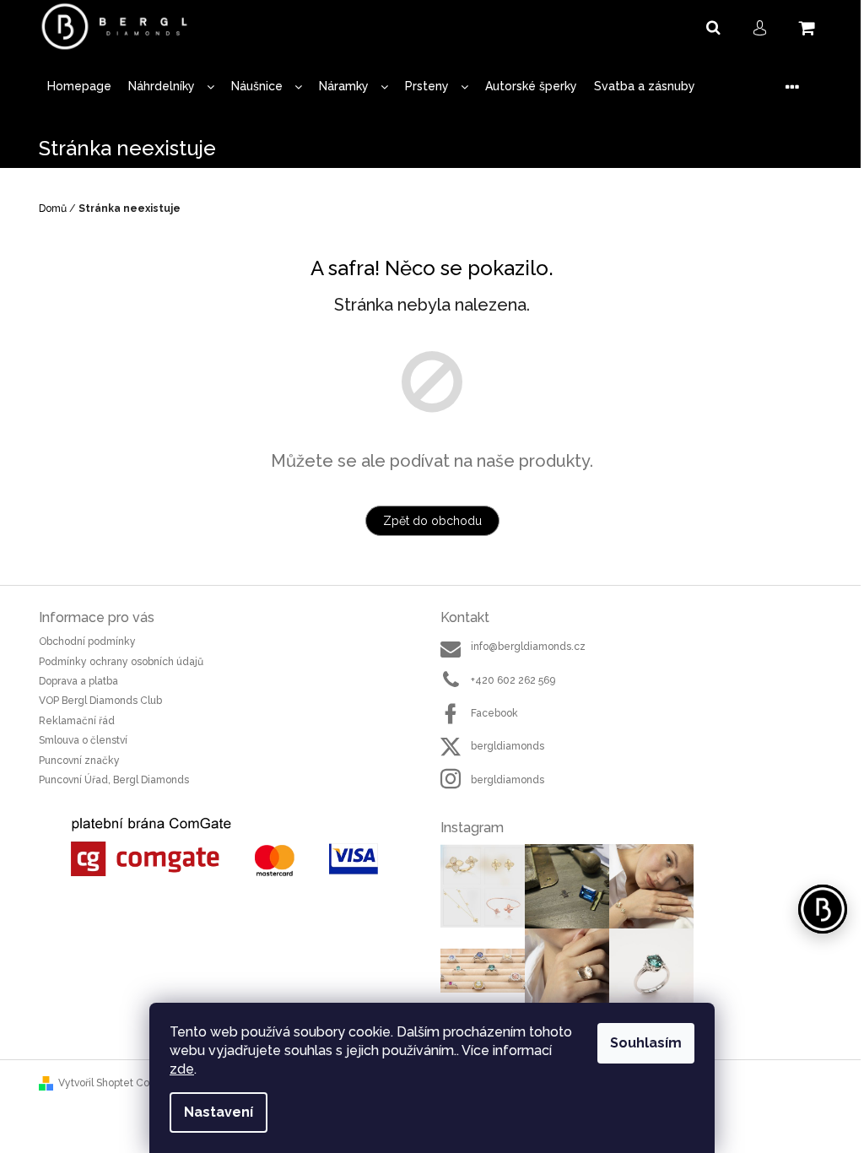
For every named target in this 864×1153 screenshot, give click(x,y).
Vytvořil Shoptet (95, 1083)
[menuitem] (79, 86)
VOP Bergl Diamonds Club (100, 700)
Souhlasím (646, 1043)
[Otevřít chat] (822, 909)
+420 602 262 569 (513, 680)
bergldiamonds (507, 746)
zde (182, 1069)
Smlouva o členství (83, 740)
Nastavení (218, 1112)
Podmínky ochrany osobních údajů (121, 662)
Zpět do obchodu (432, 521)
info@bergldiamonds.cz (528, 646)
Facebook (494, 713)
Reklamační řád (77, 721)
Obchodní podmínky (87, 641)
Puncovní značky (79, 760)
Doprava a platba (78, 681)
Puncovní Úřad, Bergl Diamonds (114, 780)
